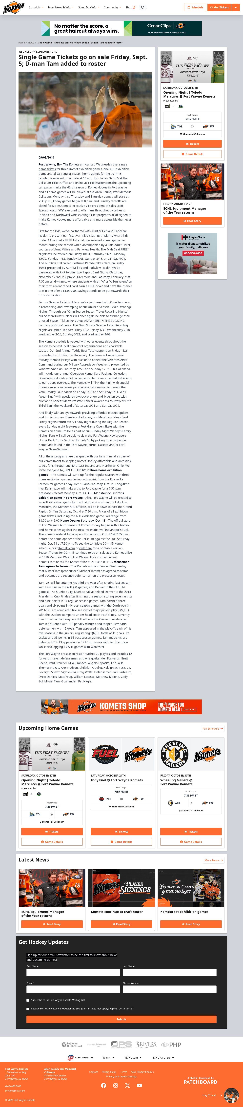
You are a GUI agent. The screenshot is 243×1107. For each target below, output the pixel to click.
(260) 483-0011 (13, 1086)
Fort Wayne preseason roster (64, 654)
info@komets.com (15, 1090)
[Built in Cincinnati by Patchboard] (200, 1080)
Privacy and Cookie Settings (121, 1076)
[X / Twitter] (127, 1085)
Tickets (194, 144)
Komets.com (66, 548)
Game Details (194, 154)
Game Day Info (87, 7)
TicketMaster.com (99, 183)
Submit (121, 1019)
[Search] (143, 7)
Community (111, 7)
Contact (93, 1071)
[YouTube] (139, 1085)
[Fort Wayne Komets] (13, 7)
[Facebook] (103, 1085)
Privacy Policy (109, 1071)
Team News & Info (59, 7)
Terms (123, 1071)
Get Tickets (221, 7)
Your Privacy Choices (142, 1071)
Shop (129, 7)
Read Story (194, 221)
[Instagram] (115, 1085)
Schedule (34, 7)
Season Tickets (48, 552)
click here (85, 548)
